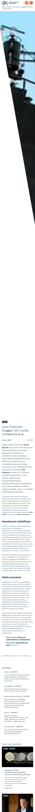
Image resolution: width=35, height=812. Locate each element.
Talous (5, 422)
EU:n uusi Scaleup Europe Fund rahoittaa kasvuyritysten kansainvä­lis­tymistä (16, 731)
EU (5, 726)
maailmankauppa (7, 656)
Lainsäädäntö (8, 686)
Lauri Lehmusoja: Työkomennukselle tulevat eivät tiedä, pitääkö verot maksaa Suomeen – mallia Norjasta (16, 718)
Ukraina (19, 696)
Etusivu (4, 7)
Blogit (9, 7)
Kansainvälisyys (9, 696)
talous (16, 656)
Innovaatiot (11, 726)
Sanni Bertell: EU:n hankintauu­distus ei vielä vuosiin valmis (16, 690)
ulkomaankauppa (25, 656)
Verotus (7, 672)
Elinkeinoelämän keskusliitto (10, 3)
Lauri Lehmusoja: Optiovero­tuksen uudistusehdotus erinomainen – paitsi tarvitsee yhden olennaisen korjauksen (17, 678)
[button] (27, 3)
